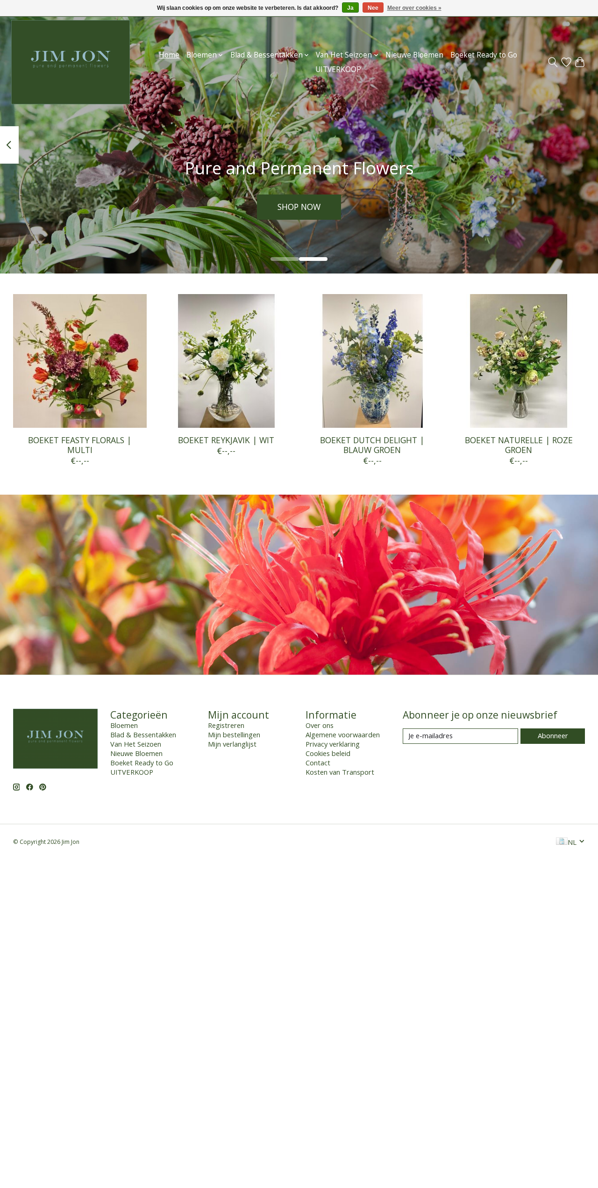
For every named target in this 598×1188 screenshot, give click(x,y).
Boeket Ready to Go (483, 55)
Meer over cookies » (414, 8)
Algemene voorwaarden (343, 734)
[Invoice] (562, 842)
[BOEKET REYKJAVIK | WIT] (226, 361)
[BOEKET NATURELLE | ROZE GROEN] (518, 361)
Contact (318, 762)
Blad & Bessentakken (143, 734)
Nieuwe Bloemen (414, 55)
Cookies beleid (328, 753)
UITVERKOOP (338, 69)
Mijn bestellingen (234, 734)
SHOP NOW (299, 206)
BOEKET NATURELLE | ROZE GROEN (518, 444)
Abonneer (553, 735)
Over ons (320, 725)
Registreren (226, 725)
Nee (373, 8)
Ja (350, 8)
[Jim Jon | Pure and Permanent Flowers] (70, 62)
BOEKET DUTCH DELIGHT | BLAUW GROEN (372, 444)
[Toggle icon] (553, 62)
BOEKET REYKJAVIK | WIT (226, 440)
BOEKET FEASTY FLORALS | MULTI (79, 444)
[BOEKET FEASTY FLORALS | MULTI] (80, 361)
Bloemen (124, 725)
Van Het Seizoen (135, 744)
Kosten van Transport (340, 772)
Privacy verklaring (333, 744)
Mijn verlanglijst (232, 744)
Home (169, 55)
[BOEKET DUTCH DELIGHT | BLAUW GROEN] (372, 361)
